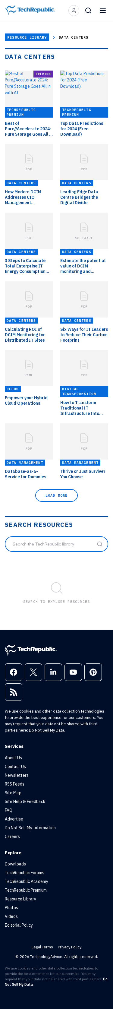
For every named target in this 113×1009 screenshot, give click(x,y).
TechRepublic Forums (24, 872)
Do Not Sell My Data (46, 730)
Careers (12, 836)
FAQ (8, 810)
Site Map (13, 792)
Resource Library (27, 37)
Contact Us (15, 766)
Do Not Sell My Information (30, 827)
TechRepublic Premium (26, 890)
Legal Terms (42, 947)
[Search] (88, 10)
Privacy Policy (69, 947)
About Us (13, 758)
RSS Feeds (14, 784)
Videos (11, 916)
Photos (11, 907)
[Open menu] (102, 10)
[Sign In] (73, 10)
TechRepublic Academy (26, 881)
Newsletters (17, 775)
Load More (57, 495)
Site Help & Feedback (25, 801)
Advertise (14, 819)
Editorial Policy (19, 925)
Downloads (15, 864)
